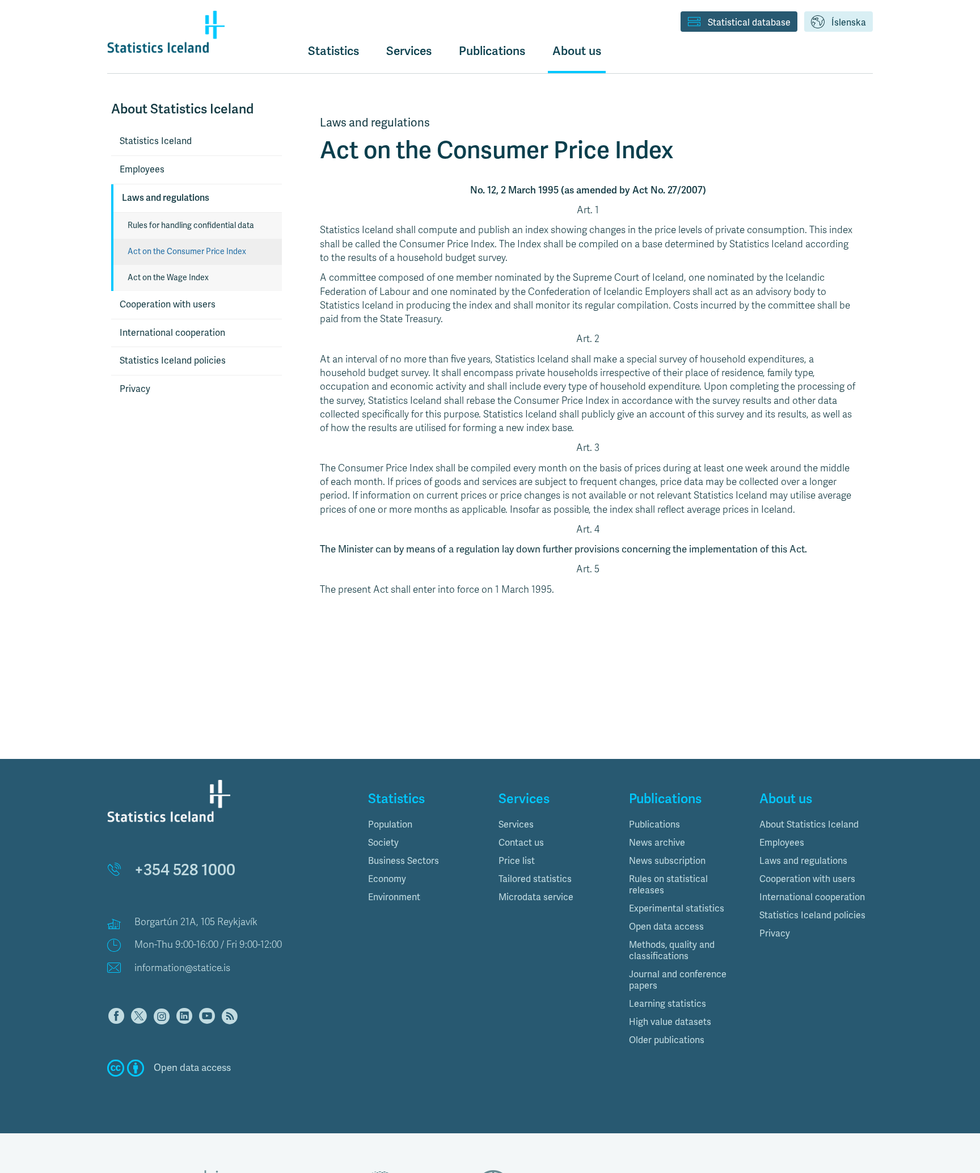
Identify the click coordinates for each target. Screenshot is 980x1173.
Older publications (666, 1040)
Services (516, 824)
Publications (654, 824)
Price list (517, 861)
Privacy (135, 389)
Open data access (666, 927)
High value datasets (670, 1022)
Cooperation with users (168, 304)
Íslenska (848, 22)
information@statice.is (182, 968)
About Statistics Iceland (809, 824)
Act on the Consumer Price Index (187, 251)
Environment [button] (394, 897)
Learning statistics (667, 1004)
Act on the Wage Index (168, 277)
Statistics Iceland (156, 141)
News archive (657, 843)
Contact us (521, 843)
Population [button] (390, 824)
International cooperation (172, 333)
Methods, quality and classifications (672, 950)
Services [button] (409, 51)
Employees (142, 169)
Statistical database (749, 22)
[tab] (424, 824)
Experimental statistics (676, 908)
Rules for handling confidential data (191, 225)
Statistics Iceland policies (173, 360)
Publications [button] (492, 51)
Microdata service (536, 897)
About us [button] (576, 51)
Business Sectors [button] (403, 861)
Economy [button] (387, 879)
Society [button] (383, 843)
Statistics (333, 51)
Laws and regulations (165, 198)
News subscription (667, 861)
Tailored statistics (535, 879)
